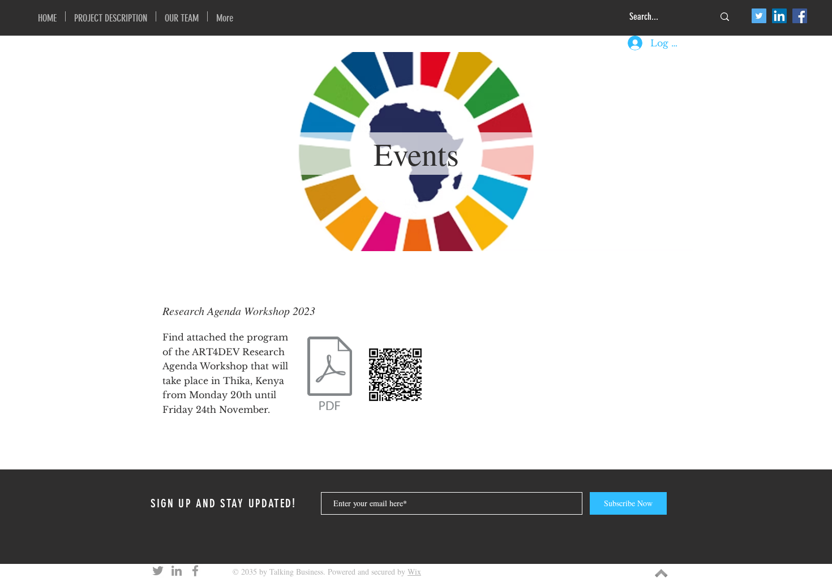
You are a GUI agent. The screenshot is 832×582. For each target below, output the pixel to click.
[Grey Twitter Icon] (158, 570)
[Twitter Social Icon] (759, 15)
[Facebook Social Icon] (799, 15)
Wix (414, 571)
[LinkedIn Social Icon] (779, 15)
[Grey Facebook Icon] (195, 570)
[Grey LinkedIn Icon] (176, 570)
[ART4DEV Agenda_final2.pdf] (330, 375)
